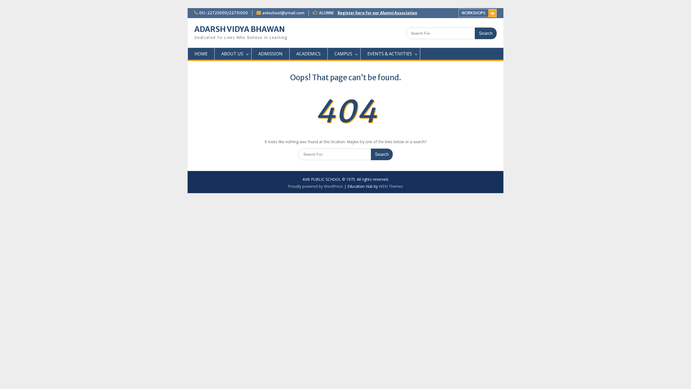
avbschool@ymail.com (283, 13)
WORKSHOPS (473, 13)
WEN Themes (391, 186)
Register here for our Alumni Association (377, 13)
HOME (201, 54)
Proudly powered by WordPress (315, 186)
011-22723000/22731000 (223, 13)
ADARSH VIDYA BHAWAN (239, 29)
